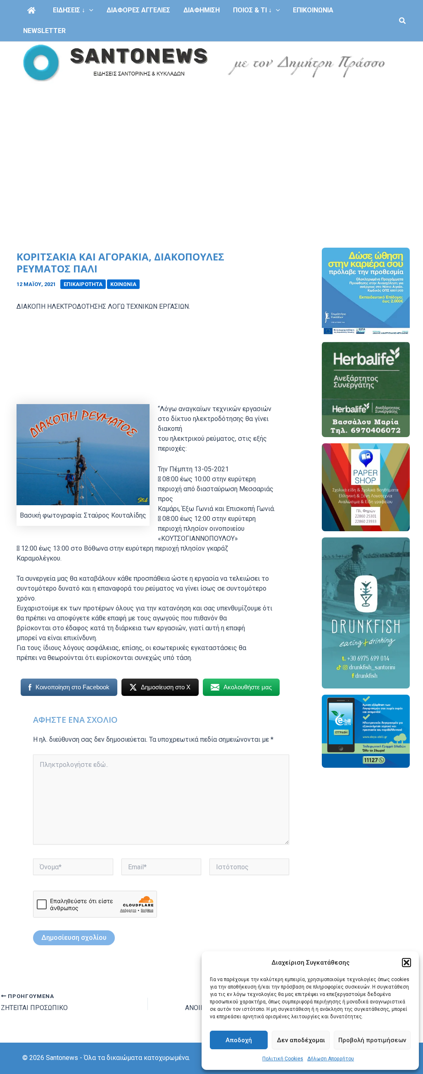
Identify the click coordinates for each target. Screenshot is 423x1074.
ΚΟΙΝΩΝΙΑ (123, 284)
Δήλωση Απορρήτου (330, 1059)
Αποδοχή (239, 1040)
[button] (406, 962)
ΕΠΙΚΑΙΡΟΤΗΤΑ (83, 284)
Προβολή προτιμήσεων (372, 1040)
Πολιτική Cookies (282, 1059)
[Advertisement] (211, 146)
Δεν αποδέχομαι (301, 1040)
